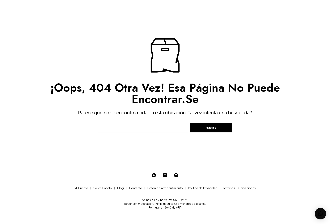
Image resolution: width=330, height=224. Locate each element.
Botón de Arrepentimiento (165, 188)
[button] (303, 6)
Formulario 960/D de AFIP (165, 207)
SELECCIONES (84, 6)
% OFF (45, 6)
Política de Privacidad (203, 188)
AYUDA (135, 6)
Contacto (135, 188)
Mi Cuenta (81, 188)
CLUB (105, 6)
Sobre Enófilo (102, 188)
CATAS (121, 6)
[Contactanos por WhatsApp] (154, 175)
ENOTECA (61, 6)
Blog (120, 188)
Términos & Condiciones (239, 188)
